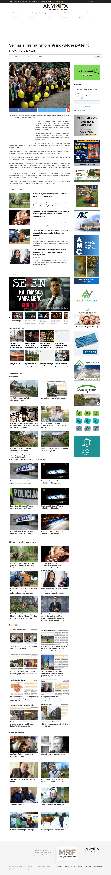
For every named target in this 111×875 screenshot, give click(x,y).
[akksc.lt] (87, 420)
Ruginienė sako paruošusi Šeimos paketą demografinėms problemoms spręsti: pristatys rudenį (49, 252)
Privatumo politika (42, 1)
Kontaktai (11, 1)
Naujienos (13, 377)
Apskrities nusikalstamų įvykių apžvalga (27, 459)
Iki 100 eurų (79, 97)
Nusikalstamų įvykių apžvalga (37, 13)
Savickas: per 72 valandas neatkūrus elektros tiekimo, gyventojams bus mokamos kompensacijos (51, 213)
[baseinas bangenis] (86, 343)
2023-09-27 (18, 56)
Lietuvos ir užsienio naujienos (29, 56)
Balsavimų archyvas (79, 110)
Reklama (17, 1)
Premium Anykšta (54, 13)
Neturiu (78, 93)
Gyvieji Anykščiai (85, 13)
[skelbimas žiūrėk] (87, 72)
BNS (10, 56)
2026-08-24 (37, 198)
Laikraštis (13, 625)
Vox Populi (96, 13)
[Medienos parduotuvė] (87, 175)
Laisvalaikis (32, 17)
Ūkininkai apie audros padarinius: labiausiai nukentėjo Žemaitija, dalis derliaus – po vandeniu (50, 233)
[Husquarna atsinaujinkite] (87, 196)
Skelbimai (49, 17)
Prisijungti (27, 1)
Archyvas (94, 17)
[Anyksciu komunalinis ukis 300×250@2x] (87, 394)
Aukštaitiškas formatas (70, 13)
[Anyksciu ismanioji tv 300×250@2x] (87, 446)
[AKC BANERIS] (87, 221)
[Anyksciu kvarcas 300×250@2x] (87, 369)
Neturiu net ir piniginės (82, 95)
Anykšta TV (16, 17)
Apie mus (22, 1)
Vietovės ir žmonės (17, 733)
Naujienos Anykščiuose (17, 13)
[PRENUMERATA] (87, 125)
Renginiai (79, 17)
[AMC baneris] (86, 259)
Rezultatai (87, 106)
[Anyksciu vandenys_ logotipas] (87, 295)
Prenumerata (34, 1)
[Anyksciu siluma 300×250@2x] (87, 317)
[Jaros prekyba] (87, 152)
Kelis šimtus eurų (81, 98)
